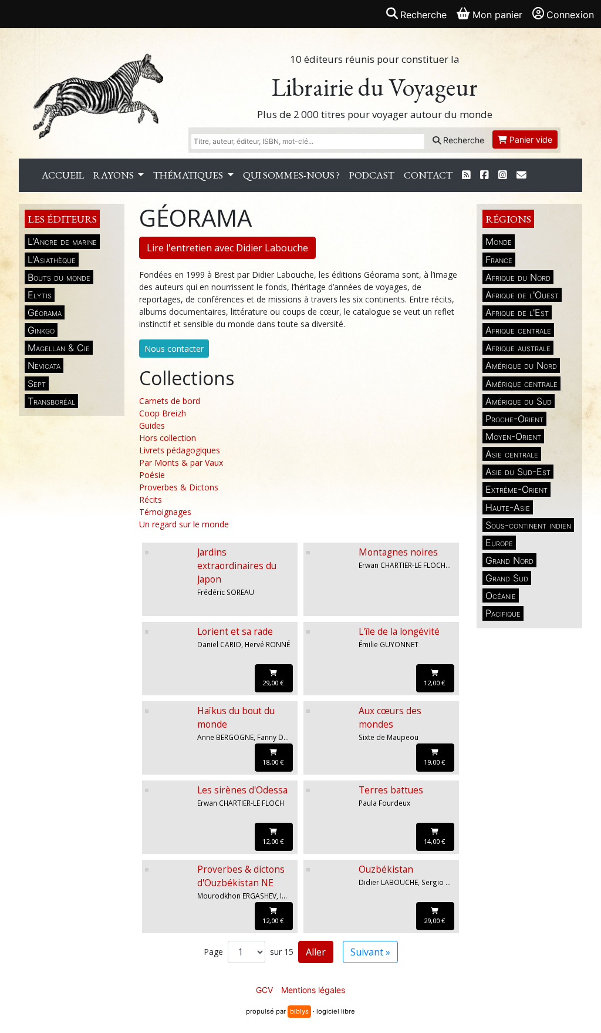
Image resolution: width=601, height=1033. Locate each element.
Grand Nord (509, 560)
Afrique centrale (518, 330)
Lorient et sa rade (235, 631)
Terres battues (391, 790)
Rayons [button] (114, 175)
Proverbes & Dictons (178, 487)
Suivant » (370, 951)
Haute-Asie (507, 507)
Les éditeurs (62, 219)
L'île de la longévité (399, 631)
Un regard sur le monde (184, 524)
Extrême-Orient (516, 489)
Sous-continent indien (528, 525)
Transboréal (51, 401)
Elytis (40, 295)
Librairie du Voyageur (375, 87)
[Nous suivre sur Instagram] (503, 175)
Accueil (63, 175)
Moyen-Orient (513, 436)
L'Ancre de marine (62, 241)
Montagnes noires (398, 552)
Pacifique (503, 613)
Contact (428, 175)
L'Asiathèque (52, 259)
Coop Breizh (162, 413)
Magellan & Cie (59, 348)
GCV (264, 990)
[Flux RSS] (466, 175)
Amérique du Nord (521, 365)
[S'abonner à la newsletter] (521, 175)
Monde (498, 241)
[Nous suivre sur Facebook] (484, 175)
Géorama (45, 312)
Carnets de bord (169, 400)
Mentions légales (313, 990)
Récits (150, 499)
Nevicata (44, 365)
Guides (152, 425)
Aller (316, 951)
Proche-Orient (514, 419)
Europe (499, 543)
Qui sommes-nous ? (291, 175)
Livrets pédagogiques (179, 450)
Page (213, 951)
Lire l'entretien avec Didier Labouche (227, 247)
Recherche (462, 140)
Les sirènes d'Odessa (242, 790)
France (498, 259)
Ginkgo (41, 330)
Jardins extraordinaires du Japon (236, 566)
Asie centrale (511, 454)
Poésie (152, 474)
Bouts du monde (59, 277)
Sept (37, 383)
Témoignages (165, 511)
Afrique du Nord (518, 277)
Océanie (500, 595)
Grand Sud (506, 578)
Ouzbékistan (386, 869)
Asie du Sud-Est (518, 471)
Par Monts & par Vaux (181, 462)
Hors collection (167, 437)
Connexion (570, 15)
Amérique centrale (521, 383)
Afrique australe (518, 348)
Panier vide (529, 139)
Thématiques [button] (189, 175)
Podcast (371, 175)
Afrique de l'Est (517, 312)
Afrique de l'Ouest (522, 295)
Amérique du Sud (518, 401)
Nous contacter (174, 348)
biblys (299, 1011)
